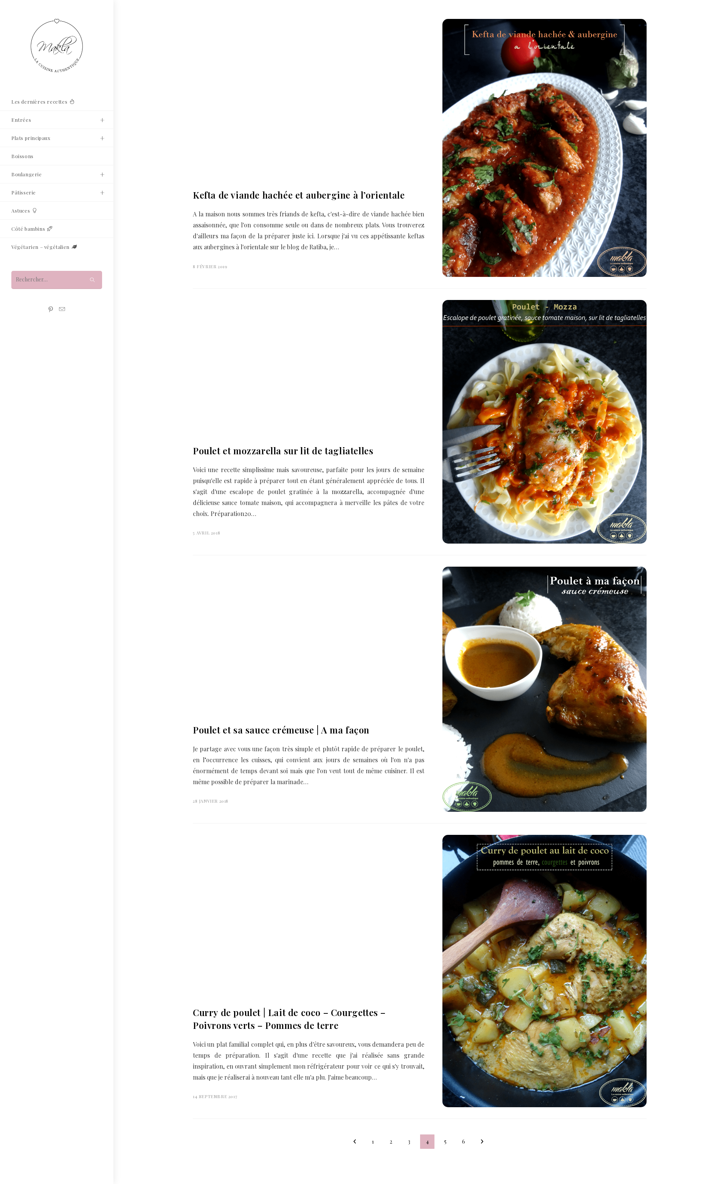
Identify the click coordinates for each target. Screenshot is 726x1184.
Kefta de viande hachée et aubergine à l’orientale (299, 195)
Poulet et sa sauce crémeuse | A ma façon (281, 730)
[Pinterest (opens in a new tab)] (50, 309)
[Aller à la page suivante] (481, 1141)
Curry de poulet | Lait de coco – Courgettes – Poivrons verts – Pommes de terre (289, 1018)
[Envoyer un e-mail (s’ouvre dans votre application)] (62, 309)
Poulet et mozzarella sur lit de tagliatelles (283, 450)
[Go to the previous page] (354, 1141)
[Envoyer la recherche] (92, 280)
